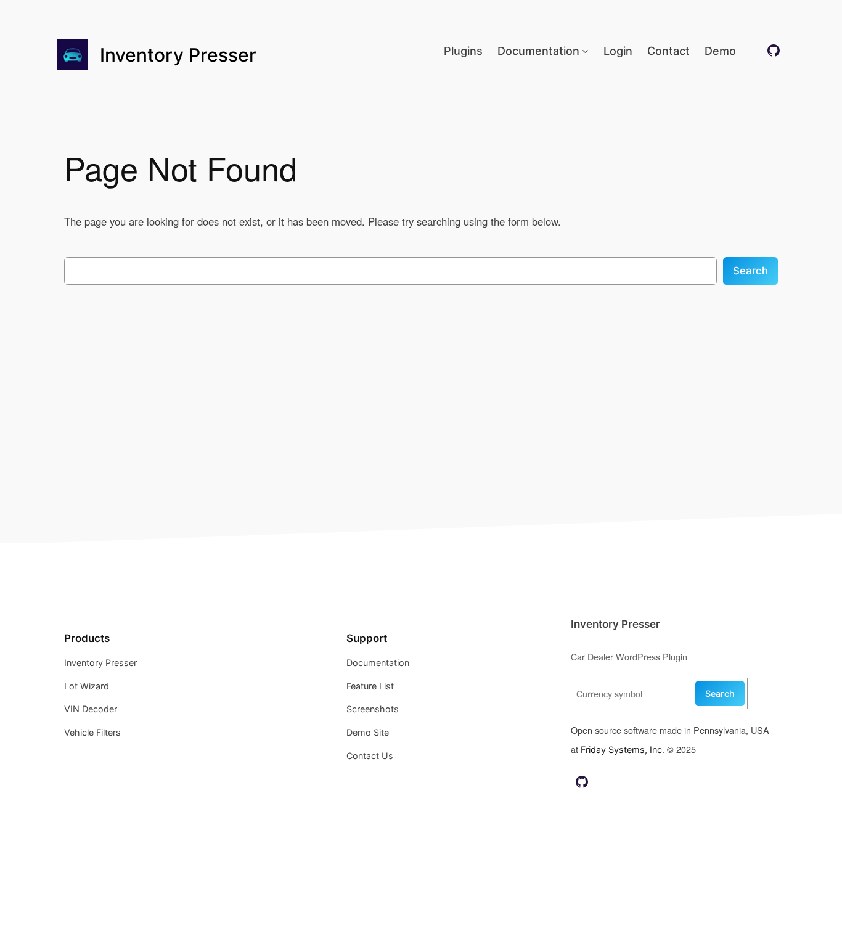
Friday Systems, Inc (621, 749)
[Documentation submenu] (585, 50)
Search (750, 271)
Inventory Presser (178, 55)
